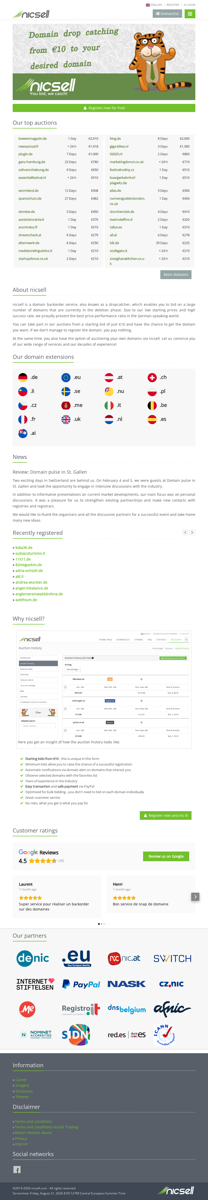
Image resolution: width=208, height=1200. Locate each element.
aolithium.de (26, 599)
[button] (13, 897)
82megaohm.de (28, 564)
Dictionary (24, 1091)
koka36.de (23, 547)
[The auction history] (104, 686)
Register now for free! (106, 107)
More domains (176, 274)
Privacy (21, 1138)
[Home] (31, 15)
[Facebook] (17, 1169)
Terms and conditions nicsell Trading (46, 1127)
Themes (22, 1096)
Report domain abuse (33, 1132)
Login (190, 5)
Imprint (21, 1144)
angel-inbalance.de (31, 588)
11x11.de (23, 559)
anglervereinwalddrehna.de (39, 593)
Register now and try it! (168, 815)
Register (173, 5)
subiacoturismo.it (30, 553)
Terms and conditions (33, 1121)
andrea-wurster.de (31, 582)
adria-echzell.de (29, 570)
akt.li (19, 576)
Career (21, 1079)
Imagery (22, 1085)
